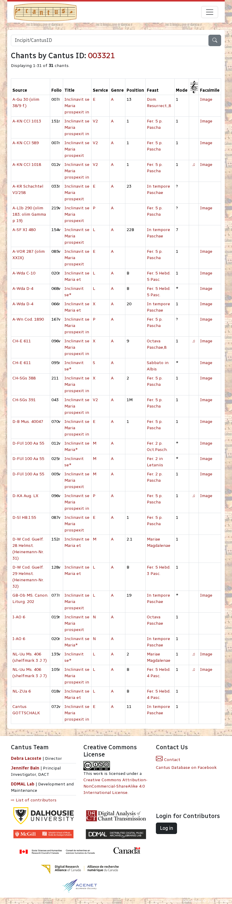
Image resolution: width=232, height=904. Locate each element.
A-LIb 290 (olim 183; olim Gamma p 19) (29, 214)
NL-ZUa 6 (21, 691)
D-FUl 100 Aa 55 (28, 443)
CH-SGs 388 (24, 378)
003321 (101, 55)
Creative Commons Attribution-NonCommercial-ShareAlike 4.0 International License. (115, 786)
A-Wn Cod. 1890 (28, 319)
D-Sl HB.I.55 (24, 517)
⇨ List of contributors (33, 800)
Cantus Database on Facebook (186, 767)
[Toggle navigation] (209, 12)
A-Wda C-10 (23, 273)
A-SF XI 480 (24, 229)
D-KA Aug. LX (25, 495)
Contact (171, 759)
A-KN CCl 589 (25, 142)
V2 (95, 121)
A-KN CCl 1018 (26, 164)
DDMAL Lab (22, 784)
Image (206, 99)
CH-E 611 (21, 341)
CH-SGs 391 (24, 399)
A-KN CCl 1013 (26, 121)
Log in (166, 828)
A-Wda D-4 (22, 288)
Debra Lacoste (26, 758)
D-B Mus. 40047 (27, 421)
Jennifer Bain (25, 768)
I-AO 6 (18, 617)
